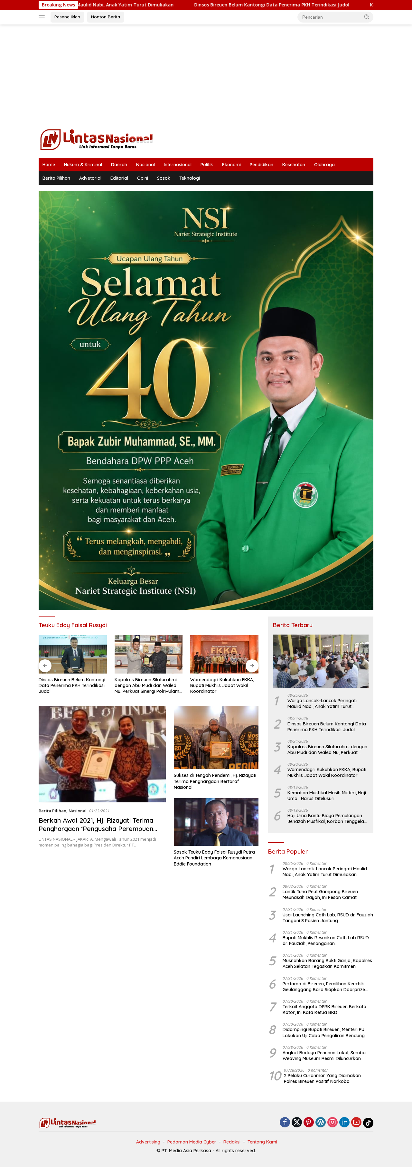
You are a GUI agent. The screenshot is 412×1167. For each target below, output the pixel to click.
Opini (142, 178)
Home (48, 164)
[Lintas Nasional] (96, 139)
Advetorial (90, 178)
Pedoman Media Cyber (191, 1142)
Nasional (145, 164)
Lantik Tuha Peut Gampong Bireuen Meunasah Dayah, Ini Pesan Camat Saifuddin (320, 894)
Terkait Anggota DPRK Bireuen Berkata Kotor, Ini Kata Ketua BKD (324, 1009)
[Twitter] (297, 1122)
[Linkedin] (344, 1122)
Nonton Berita (105, 16)
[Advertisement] (206, 76)
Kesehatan (293, 164)
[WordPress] (320, 1122)
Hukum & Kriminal (83, 164)
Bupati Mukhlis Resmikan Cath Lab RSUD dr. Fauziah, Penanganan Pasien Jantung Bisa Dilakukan (326, 940)
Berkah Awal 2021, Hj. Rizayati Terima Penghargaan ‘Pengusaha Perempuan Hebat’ (96, 828)
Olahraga (324, 164)
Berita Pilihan (56, 178)
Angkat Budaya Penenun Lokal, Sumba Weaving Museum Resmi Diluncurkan (324, 1055)
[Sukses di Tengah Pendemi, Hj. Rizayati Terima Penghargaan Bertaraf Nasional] (216, 737)
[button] (366, 17)
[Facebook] (285, 1122)
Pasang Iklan (67, 16)
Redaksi (231, 1142)
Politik (207, 164)
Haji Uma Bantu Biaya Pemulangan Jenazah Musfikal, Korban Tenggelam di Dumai (327, 818)
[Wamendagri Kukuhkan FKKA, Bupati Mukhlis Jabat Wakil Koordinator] (149, 654)
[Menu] (43, 17)
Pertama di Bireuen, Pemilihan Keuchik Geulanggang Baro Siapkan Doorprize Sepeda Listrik (324, 986)
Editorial (119, 178)
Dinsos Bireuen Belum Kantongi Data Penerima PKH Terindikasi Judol (207, 5)
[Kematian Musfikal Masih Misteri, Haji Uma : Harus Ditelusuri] (224, 654)
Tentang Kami (262, 1142)
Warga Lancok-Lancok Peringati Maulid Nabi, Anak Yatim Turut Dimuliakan (322, 703)
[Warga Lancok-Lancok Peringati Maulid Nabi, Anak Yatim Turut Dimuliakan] (321, 661)
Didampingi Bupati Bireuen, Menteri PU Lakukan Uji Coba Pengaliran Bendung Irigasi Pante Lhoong (324, 1032)
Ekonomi (231, 164)
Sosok (163, 178)
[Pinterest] (309, 1122)
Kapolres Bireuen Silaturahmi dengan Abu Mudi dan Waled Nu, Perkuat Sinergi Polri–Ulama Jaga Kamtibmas (72, 685)
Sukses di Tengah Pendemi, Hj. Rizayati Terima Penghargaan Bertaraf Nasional (215, 781)
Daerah (119, 164)
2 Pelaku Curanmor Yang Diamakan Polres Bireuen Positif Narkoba (322, 1078)
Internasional (178, 164)
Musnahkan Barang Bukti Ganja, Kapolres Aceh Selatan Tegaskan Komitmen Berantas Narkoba (327, 963)
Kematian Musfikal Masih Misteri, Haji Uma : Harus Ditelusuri (216, 685)
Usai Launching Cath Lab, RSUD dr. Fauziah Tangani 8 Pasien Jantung (328, 917)
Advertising (148, 1142)
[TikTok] (368, 1123)
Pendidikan (261, 164)
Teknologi (189, 178)
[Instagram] (332, 1122)
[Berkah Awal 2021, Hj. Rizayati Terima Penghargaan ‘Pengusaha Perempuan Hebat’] (102, 754)
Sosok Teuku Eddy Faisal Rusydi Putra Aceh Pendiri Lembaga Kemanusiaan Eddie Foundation (214, 857)
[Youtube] (356, 1122)
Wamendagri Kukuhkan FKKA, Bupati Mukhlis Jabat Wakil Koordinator (146, 685)
